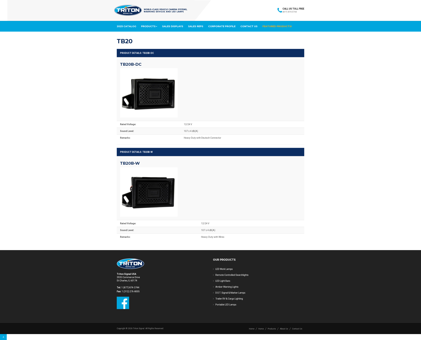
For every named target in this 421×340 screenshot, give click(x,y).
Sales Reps (195, 26)
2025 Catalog (126, 26)
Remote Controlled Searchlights (231, 275)
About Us (284, 329)
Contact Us (249, 26)
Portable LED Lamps (225, 304)
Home (251, 329)
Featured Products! (277, 26)
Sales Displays (172, 26)
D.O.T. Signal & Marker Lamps (230, 292)
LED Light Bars (222, 281)
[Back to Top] (3, 337)
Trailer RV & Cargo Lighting (229, 298)
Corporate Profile (221, 26)
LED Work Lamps (224, 269)
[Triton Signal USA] (150, 10)
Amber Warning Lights (226, 287)
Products (148, 26)
